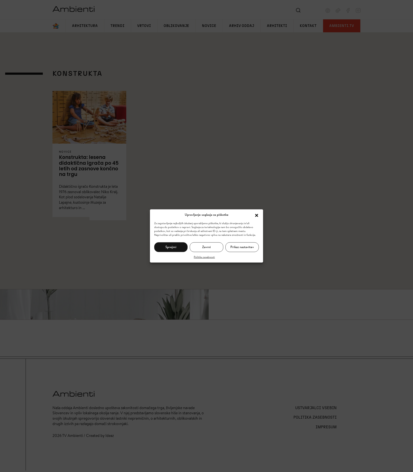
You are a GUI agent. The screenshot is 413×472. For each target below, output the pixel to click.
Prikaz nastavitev (242, 247)
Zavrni (206, 247)
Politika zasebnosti (204, 257)
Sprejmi (170, 247)
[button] (256, 215)
